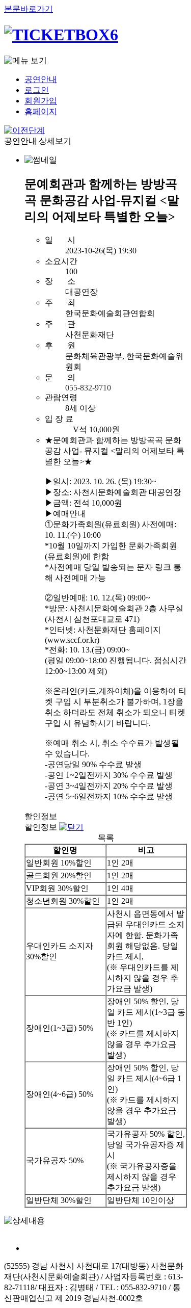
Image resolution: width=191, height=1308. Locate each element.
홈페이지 (40, 111)
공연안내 (40, 79)
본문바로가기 (28, 9)
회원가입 (40, 100)
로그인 (36, 90)
